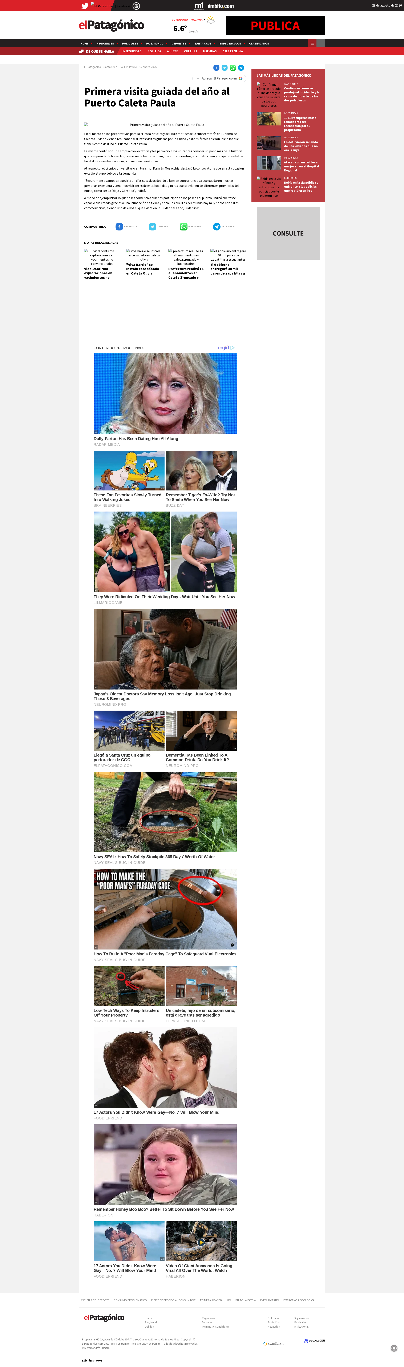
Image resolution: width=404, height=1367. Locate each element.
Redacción (274, 1326)
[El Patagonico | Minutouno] (199, 6)
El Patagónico (92, 67)
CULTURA (190, 51)
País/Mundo (154, 43)
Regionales (105, 43)
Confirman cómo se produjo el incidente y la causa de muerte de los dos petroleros (301, 94)
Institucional (301, 1326)
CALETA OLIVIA (233, 51)
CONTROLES (290, 177)
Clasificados (259, 43)
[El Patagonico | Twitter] (85, 6)
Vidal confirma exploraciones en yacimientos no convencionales (98, 275)
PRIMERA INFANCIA (211, 1300)
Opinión (149, 1326)
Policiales (130, 43)
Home (85, 43)
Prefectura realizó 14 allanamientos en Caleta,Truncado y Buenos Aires (185, 275)
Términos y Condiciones (215, 1326)
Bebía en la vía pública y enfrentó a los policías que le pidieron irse (301, 186)
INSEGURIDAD (132, 51)
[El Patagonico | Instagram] (136, 6)
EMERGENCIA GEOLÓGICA (299, 1300)
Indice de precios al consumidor (173, 1300)
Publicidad (300, 1322)
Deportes (178, 43)
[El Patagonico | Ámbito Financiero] (220, 6)
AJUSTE (172, 51)
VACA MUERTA (291, 83)
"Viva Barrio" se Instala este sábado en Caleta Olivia (142, 269)
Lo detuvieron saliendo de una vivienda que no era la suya (301, 146)
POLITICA (154, 51)
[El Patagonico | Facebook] (110, 6)
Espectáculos (230, 43)
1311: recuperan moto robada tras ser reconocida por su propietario (300, 124)
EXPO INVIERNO (269, 1300)
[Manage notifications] (394, 1348)
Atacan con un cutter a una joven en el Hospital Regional (301, 166)
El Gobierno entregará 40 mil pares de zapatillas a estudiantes (227, 271)
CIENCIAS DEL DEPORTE (95, 1300)
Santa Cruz (202, 43)
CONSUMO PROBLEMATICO (130, 1300)
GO (229, 1300)
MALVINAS (210, 51)
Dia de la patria (245, 1300)
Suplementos (301, 1318)
